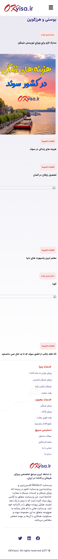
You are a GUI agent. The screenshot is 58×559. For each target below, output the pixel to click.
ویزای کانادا (47, 411)
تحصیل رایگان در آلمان (44, 175)
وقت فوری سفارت (44, 417)
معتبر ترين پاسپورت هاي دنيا (41, 258)
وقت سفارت (46, 393)
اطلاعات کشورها (48, 141)
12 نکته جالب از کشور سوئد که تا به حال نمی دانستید (29, 354)
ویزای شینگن (46, 405)
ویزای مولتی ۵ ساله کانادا (40, 373)
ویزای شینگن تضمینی (42, 380)
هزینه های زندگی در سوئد (43, 149)
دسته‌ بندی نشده (47, 34)
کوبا (54, 284)
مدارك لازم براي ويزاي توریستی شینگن (37, 43)
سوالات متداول (45, 436)
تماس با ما (47, 448)
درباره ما (48, 454)
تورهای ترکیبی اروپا (43, 386)
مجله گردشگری (45, 442)
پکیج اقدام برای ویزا (43, 423)
